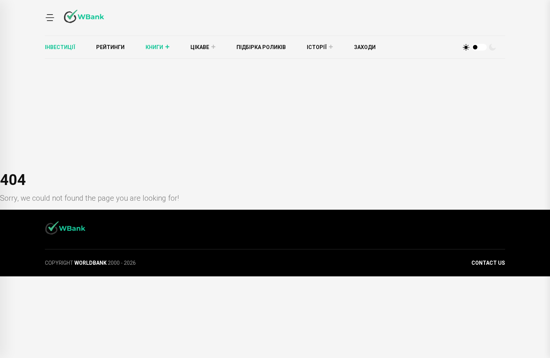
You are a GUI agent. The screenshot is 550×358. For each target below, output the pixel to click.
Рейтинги (110, 47)
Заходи (365, 47)
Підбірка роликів (261, 47)
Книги (154, 47)
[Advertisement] (275, 115)
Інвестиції (60, 47)
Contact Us (488, 263)
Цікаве (199, 47)
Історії (317, 47)
